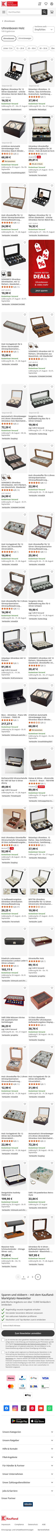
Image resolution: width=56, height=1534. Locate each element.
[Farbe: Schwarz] (3, 274)
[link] (40, 3)
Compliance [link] (19, 1524)
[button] (8, 38)
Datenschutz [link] (33, 1524)
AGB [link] (43, 1524)
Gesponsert (6, 86)
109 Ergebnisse (8, 31)
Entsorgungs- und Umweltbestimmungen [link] (17, 1530)
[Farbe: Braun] (31, 346)
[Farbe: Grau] (9, 274)
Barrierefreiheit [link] (43, 1530)
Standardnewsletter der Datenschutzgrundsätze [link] (30, 1344)
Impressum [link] (5, 1524)
